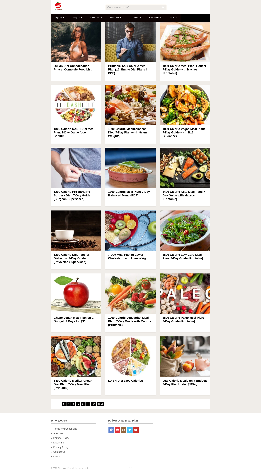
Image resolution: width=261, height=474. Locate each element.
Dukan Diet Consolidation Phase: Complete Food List (72, 67)
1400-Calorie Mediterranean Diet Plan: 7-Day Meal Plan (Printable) (73, 384)
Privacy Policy (61, 447)
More (172, 17)
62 (93, 404)
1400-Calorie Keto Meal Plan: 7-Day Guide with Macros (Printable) (184, 195)
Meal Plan (114, 17)
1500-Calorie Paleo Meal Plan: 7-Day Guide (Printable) (183, 319)
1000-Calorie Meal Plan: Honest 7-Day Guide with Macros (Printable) (184, 69)
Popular (58, 17)
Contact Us (59, 452)
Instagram (123, 430)
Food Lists (94, 17)
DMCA (56, 456)
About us (58, 433)
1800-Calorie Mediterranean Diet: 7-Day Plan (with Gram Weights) (127, 132)
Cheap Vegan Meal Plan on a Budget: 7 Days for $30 (73, 319)
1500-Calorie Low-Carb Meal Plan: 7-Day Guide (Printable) (182, 256)
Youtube (136, 430)
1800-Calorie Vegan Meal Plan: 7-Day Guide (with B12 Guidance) (183, 132)
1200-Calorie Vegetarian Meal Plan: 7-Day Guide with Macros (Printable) (129, 321)
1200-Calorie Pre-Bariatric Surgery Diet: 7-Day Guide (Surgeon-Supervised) (72, 195)
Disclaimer (59, 442)
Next (100, 404)
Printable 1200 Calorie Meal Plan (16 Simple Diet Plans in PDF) (128, 69)
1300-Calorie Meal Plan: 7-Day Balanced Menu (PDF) (129, 193)
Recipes (76, 17)
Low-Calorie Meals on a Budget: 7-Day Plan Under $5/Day (184, 382)
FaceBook (111, 430)
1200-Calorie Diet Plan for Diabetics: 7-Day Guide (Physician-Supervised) (71, 258)
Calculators (154, 17)
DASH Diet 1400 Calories (125, 380)
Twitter (130, 430)
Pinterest (117, 430)
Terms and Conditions (65, 428)
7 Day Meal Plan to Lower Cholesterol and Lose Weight (128, 256)
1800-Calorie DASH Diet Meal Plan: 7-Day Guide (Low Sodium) (74, 132)
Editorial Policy (61, 438)
